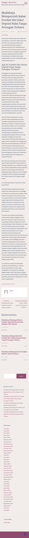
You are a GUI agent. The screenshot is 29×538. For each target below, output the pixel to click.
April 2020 (7, 488)
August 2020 (7, 479)
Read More (4, 330)
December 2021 (8, 444)
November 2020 (8, 472)
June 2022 (6, 431)
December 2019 (8, 497)
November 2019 (8, 499)
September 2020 (8, 477)
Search (21, 376)
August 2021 (7, 453)
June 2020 (6, 483)
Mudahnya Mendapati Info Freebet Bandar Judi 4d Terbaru (14, 353)
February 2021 (8, 466)
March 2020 (7, 490)
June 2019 (6, 510)
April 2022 (7, 435)
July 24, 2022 (5, 327)
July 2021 (6, 455)
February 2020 (8, 492)
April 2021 (7, 461)
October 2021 (8, 448)
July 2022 (6, 428)
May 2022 (6, 433)
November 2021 (8, 446)
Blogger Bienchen (9, 2)
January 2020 (7, 495)
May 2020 (6, 486)
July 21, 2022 (5, 343)
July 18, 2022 (5, 356)
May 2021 (6, 459)
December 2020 (8, 470)
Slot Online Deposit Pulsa (8, 284)
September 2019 (8, 503)
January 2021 (7, 468)
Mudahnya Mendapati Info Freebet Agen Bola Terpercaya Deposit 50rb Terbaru (14, 414)
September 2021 (8, 450)
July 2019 (6, 508)
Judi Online (5, 35)
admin (12, 31)
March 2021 (7, 464)
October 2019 (8, 501)
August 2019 (7, 506)
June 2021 (6, 457)
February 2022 (8, 439)
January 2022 (7, 442)
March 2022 (7, 437)
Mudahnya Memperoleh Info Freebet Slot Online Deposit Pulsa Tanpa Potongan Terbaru (14, 338)
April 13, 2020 (5, 31)
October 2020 (8, 475)
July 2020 (6, 481)
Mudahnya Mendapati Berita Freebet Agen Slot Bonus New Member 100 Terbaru (12, 322)
